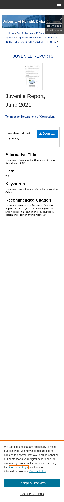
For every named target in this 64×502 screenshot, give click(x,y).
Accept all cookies (32, 483)
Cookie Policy (37, 471)
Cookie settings (18, 467)
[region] (32, 471)
